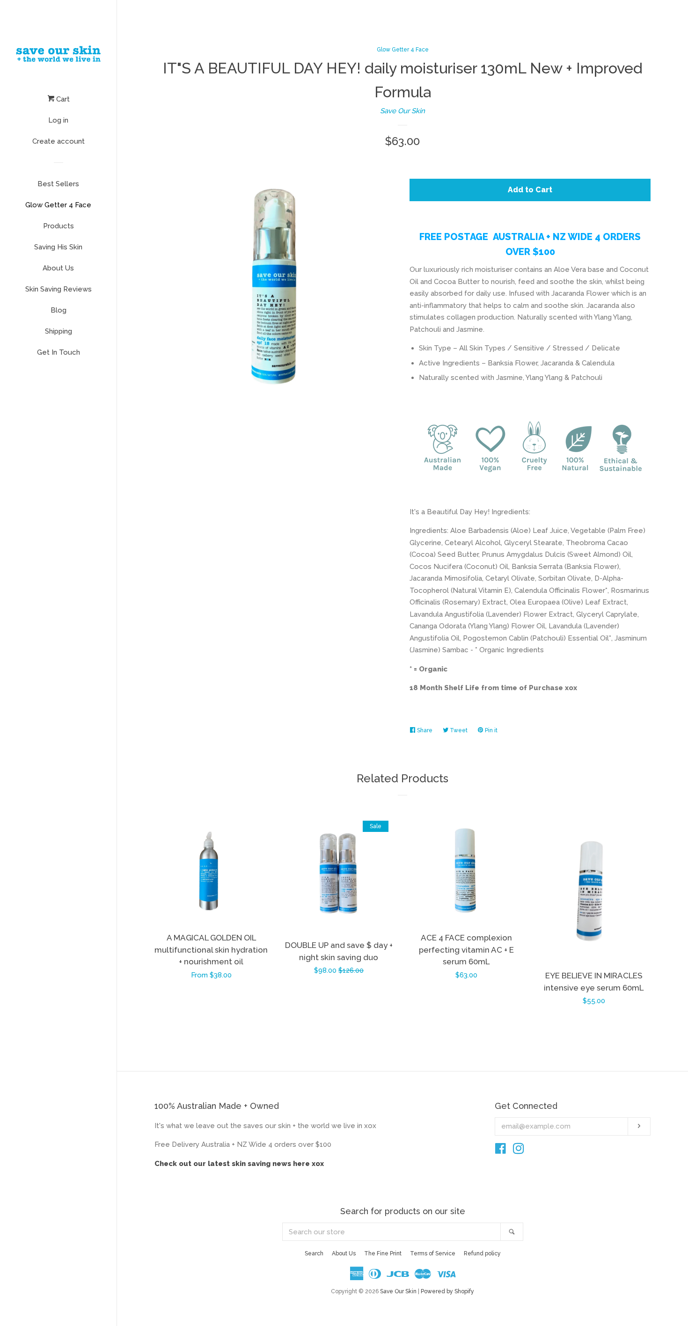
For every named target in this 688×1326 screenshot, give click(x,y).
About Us (58, 268)
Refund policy (482, 1253)
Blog (58, 310)
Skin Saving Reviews (58, 289)
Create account (58, 141)
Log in (58, 120)
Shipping (58, 331)
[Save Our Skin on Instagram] (518, 1150)
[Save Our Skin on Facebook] (500, 1150)
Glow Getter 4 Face (58, 205)
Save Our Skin (402, 111)
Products (58, 226)
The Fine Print (383, 1253)
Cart (62, 99)
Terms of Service (432, 1253)
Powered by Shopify (447, 1291)
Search (314, 1253)
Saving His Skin (58, 247)
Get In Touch (58, 352)
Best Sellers (58, 184)
